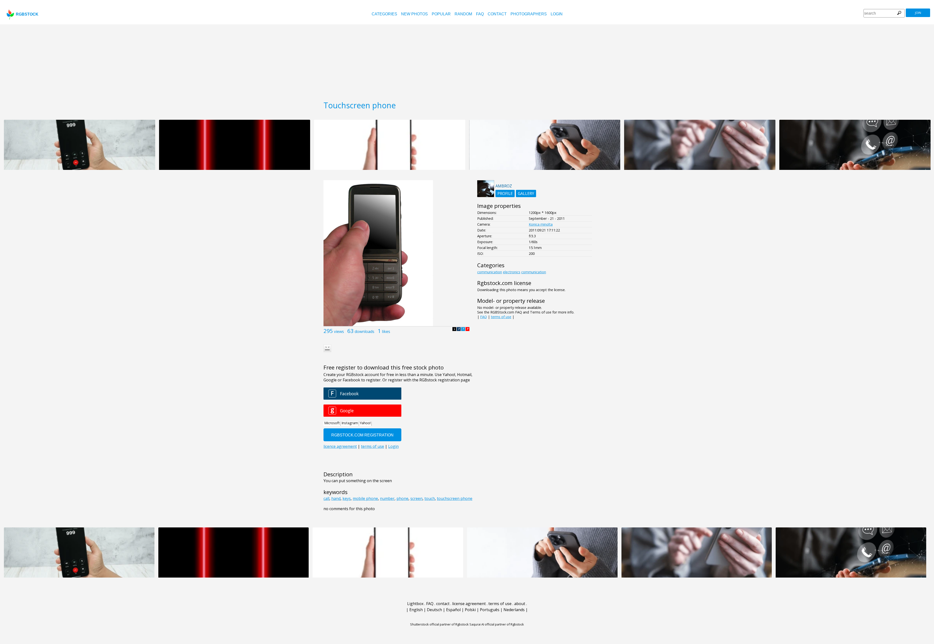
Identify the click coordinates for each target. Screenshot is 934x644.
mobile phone (365, 498)
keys (346, 498)
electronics (511, 272)
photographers (529, 14)
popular (441, 14)
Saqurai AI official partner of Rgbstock (496, 624)
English (416, 609)
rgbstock (27, 14)
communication (489, 272)
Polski (470, 609)
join (918, 13)
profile (505, 193)
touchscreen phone (454, 498)
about (519, 603)
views (339, 331)
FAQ (480, 14)
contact (497, 14)
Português (489, 609)
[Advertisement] (467, 61)
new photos (414, 14)
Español (453, 609)
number (387, 498)
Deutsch (434, 609)
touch (429, 498)
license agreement (469, 603)
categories (384, 14)
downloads (364, 331)
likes (386, 331)
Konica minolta (541, 224)
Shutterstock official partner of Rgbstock (439, 624)
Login (557, 14)
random (463, 14)
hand (336, 498)
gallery (526, 193)
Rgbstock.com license (504, 283)
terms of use (501, 316)
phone (402, 498)
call (326, 498)
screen (416, 498)
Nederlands (514, 609)
